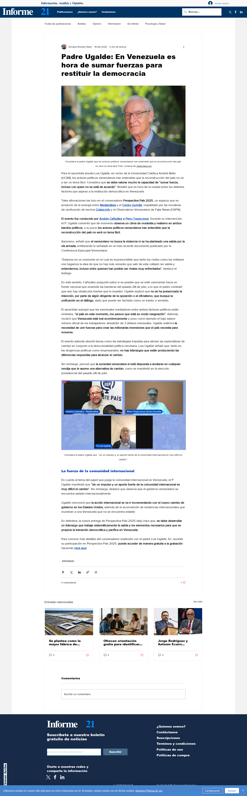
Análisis (82, 23)
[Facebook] (235, 12)
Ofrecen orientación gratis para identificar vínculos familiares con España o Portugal (123, 642)
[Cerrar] (243, 790)
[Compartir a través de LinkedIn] (79, 572)
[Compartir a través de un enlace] (87, 572)
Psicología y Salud (155, 23)
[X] (230, 12)
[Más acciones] (184, 47)
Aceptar (232, 790)
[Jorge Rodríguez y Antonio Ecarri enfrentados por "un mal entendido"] (178, 621)
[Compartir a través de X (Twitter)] (71, 572)
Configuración (212, 790)
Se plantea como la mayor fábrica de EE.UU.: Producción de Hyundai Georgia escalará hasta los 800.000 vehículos (67, 642)
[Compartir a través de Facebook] (63, 572)
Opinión (97, 23)
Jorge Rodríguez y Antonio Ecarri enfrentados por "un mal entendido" (178, 642)
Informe (17, 11)
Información (114, 23)
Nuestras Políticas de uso (148, 790)
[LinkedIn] (241, 12)
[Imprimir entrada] (95, 572)
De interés (133, 23)
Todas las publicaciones (58, 23)
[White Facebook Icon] (55, 777)
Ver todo (197, 601)
